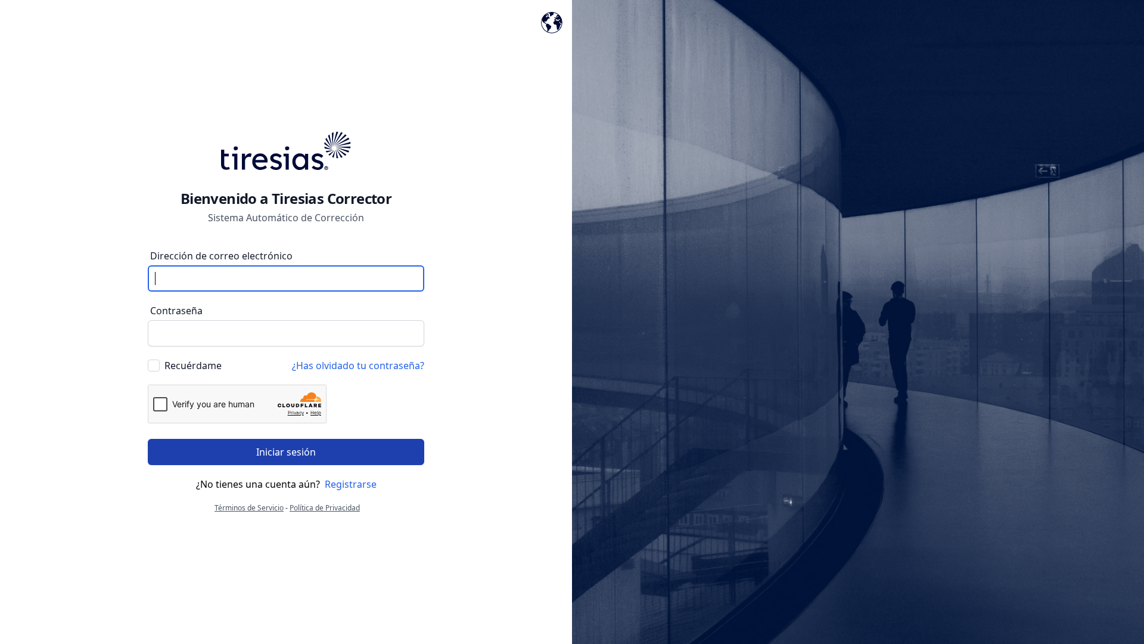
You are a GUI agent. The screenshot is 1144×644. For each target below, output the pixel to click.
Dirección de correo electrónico (221, 255)
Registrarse (351, 484)
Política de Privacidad (325, 508)
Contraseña (176, 310)
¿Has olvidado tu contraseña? (358, 365)
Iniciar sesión (286, 452)
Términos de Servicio (249, 508)
